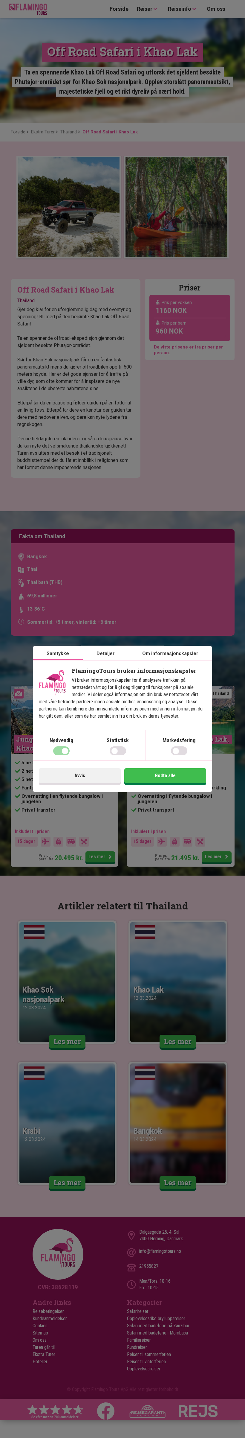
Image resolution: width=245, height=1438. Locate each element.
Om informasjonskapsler (170, 653)
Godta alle (165, 775)
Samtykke (58, 653)
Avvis (79, 775)
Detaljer (106, 653)
